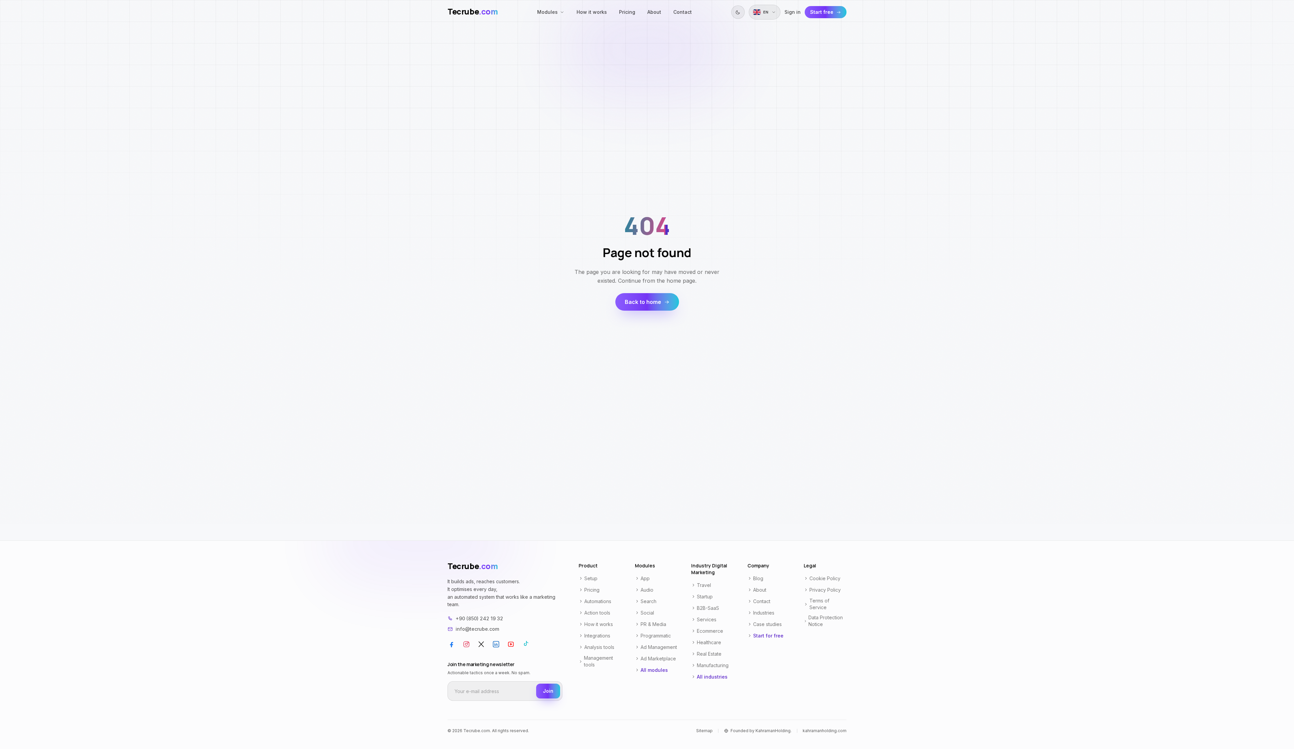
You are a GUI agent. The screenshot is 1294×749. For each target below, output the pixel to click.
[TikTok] (526, 644)
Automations (597, 601)
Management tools (598, 661)
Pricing (627, 12)
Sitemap (704, 730)
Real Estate (709, 654)
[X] (481, 644)
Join (548, 691)
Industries (763, 613)
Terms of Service (819, 604)
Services (706, 619)
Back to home (643, 302)
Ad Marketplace (658, 658)
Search (648, 601)
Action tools (597, 613)
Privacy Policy (825, 590)
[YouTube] (511, 644)
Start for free (768, 635)
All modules (654, 670)
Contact (682, 12)
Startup (705, 596)
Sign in (792, 12)
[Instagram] (466, 644)
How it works (592, 12)
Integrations (597, 635)
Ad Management (659, 647)
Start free (821, 12)
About (654, 12)
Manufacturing (713, 665)
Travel (704, 585)
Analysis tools (599, 647)
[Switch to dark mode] (738, 12)
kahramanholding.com (824, 730)
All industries (712, 677)
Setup (590, 578)
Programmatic (656, 635)
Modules (547, 12)
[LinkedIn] (496, 644)
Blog (758, 578)
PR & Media (653, 624)
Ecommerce (710, 631)
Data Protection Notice (825, 621)
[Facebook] (452, 644)
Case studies (767, 624)
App (645, 578)
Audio (647, 590)
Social (647, 613)
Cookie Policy (824, 578)
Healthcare (709, 642)
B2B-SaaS (708, 608)
